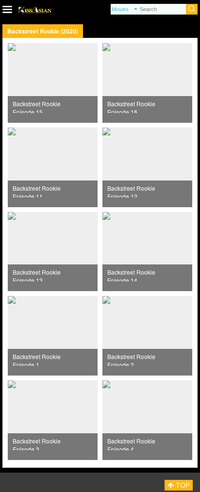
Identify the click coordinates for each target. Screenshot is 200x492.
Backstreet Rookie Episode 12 (131, 190)
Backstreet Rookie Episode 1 (37, 359)
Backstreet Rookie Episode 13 (37, 274)
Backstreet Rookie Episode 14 (131, 274)
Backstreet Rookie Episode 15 (37, 106)
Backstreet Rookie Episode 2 (131, 359)
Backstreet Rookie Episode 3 (37, 443)
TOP (182, 485)
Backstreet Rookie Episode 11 (37, 190)
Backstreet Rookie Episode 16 (131, 106)
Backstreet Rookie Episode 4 (131, 443)
